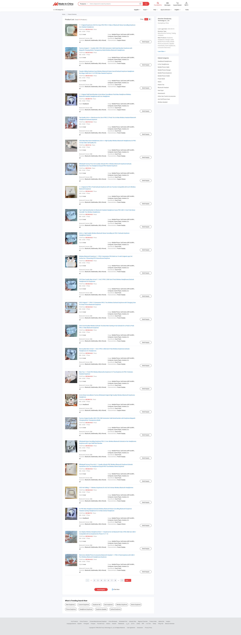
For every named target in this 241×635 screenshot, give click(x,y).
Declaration (140, 627)
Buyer (145, 10)
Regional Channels (143, 621)
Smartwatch (161, 93)
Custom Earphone (83, 604)
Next (128, 580)
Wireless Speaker (163, 102)
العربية (127, 623)
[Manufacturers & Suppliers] (63, 4)
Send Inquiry (145, 42)
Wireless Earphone (121, 604)
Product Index (153, 621)
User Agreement (131, 627)
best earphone (108, 604)
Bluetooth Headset (163, 87)
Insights (168, 621)
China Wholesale (113, 621)
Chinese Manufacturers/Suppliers (98, 621)
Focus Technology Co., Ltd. (108, 627)
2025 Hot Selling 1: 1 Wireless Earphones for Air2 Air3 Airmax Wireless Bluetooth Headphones (106, 487)
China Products (84, 621)
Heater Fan (161, 84)
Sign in (186, 5)
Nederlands (121, 623)
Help (154, 10)
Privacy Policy (148, 627)
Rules (187, 10)
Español (79, 623)
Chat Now (116, 589)
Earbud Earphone (115, 609)
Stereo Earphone (136, 604)
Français (93, 623)
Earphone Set (97, 604)
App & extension (165, 10)
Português (86, 623)
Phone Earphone (71, 609)
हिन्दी (143, 623)
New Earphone (70, 604)
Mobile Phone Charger (164, 70)
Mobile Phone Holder (164, 76)
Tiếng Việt (160, 623)
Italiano (108, 623)
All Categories (59, 10)
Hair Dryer (161, 90)
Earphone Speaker (101, 609)
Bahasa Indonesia (169, 623)
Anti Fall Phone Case (164, 99)
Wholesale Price (123, 621)
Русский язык (100, 623)
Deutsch (114, 623)
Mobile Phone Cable (163, 67)
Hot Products (74, 621)
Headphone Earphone (86, 609)
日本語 (138, 623)
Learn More (162, 51)
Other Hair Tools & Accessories (167, 96)
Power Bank (161, 79)
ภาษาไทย (148, 623)
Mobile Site (161, 621)
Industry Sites (132, 621)
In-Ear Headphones (163, 64)
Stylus (159, 82)
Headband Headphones (165, 61)
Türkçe (154, 623)
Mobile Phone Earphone (165, 73)
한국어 (133, 623)
